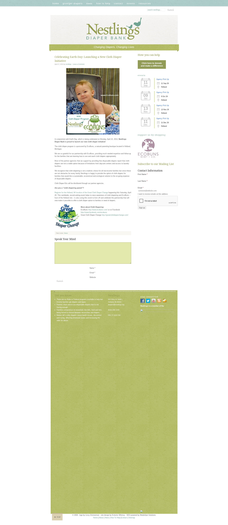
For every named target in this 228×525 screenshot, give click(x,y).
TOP (59, 517)
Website (93, 277)
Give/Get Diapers (73, 3)
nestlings (68, 64)
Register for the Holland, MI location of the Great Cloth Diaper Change (81, 193)
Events (131, 3)
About (101, 518)
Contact (118, 3)
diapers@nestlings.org (116, 305)
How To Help (103, 3)
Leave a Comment (78, 64)
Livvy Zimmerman (92, 515)
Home (56, 3)
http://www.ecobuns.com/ (98, 210)
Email (92, 273)
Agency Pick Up (162, 79)
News (89, 3)
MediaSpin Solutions (148, 515)
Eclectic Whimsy (118, 515)
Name (92, 268)
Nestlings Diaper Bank (116, 19)
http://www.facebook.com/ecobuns (94, 212)
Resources (145, 3)
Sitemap (132, 518)
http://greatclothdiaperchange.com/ (115, 215)
